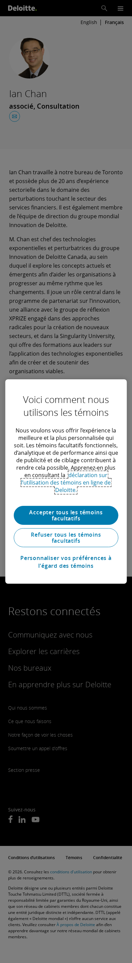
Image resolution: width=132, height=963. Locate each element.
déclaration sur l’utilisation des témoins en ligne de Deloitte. (66, 482)
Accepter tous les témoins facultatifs (66, 515)
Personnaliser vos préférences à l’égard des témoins (66, 561)
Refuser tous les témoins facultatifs (66, 537)
